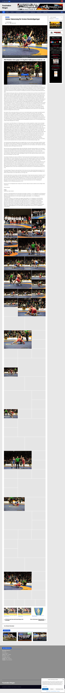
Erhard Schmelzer (10, 626)
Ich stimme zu (25, 74)
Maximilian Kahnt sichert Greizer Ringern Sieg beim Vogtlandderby (24, 636)
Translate (56, 18)
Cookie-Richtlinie (48, 691)
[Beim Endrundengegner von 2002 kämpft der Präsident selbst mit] (38, 611)
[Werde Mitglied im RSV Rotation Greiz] (56, 32)
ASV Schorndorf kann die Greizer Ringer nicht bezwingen (14, 620)
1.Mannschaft (6, 634)
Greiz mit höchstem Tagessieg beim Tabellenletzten (37, 620)
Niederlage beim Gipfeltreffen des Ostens (9, 636)
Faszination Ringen (8, 683)
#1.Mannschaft (13, 23)
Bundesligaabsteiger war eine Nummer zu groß (39, 636)
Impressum (58, 691)
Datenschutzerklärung (54, 691)
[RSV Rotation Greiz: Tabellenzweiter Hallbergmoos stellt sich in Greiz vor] (10, 611)
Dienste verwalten (45, 686)
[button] (63, 679)
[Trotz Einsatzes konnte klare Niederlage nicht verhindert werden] (24, 611)
